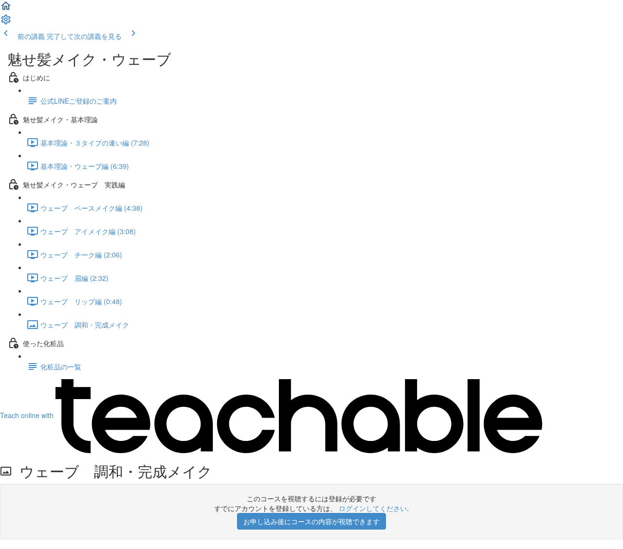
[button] (6, 9)
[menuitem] (6, 22)
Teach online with (27, 415)
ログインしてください (373, 508)
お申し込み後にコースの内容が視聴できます (311, 521)
